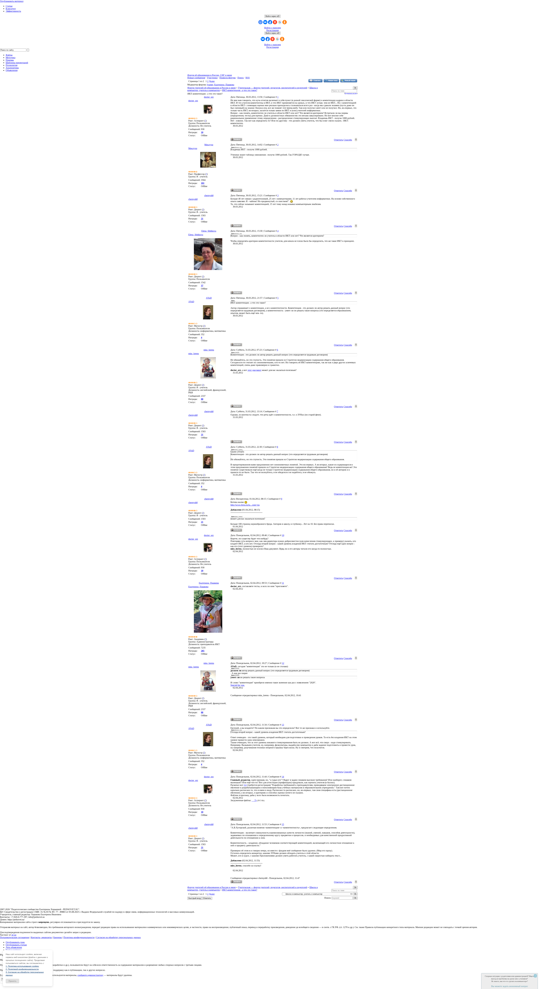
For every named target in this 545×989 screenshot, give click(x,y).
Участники (212, 77)
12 (283, 663)
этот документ (254, 370)
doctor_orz (209, 97)
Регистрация (272, 30)
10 (283, 535)
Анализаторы (12, 68)
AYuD (209, 298)
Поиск (240, 77)
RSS (248, 77)
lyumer (210, 84)
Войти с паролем (272, 28)
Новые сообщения (196, 77)
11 (283, 583)
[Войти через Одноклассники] (284, 22)
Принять (12, 981)
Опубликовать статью (16, 945)
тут (245, 785)
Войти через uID (272, 16)
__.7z (254, 800)
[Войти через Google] (280, 22)
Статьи (9, 6)
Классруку (11, 8)
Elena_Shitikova (208, 231)
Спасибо (348, 140)
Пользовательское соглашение (14, 937)
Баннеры (57, 937)
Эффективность (13, 11)
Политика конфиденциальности (79, 937)
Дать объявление (14, 947)
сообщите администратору (90, 975)
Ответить (338, 140)
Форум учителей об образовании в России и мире (211, 88)
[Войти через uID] (260, 22)
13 (283, 725)
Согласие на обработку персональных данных (118, 937)
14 (283, 776)
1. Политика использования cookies (22, 966)
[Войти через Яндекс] (275, 22)
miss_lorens (209, 350)
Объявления (11, 70)
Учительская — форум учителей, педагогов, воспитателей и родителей (272, 88)
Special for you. (237, 685)
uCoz (13, 935)
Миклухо (208, 144)
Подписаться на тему (351, 93)
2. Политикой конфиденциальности (22, 969)
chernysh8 (208, 195)
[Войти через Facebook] (270, 22)
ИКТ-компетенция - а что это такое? (239, 90)
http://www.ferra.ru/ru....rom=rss (245, 505)
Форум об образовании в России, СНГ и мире (209, 75)
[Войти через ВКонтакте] (265, 22)
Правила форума (227, 77)
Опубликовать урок (15, 942)
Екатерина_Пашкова (224, 84)
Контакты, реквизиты (41, 937)
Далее (212, 81)
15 (283, 824)
